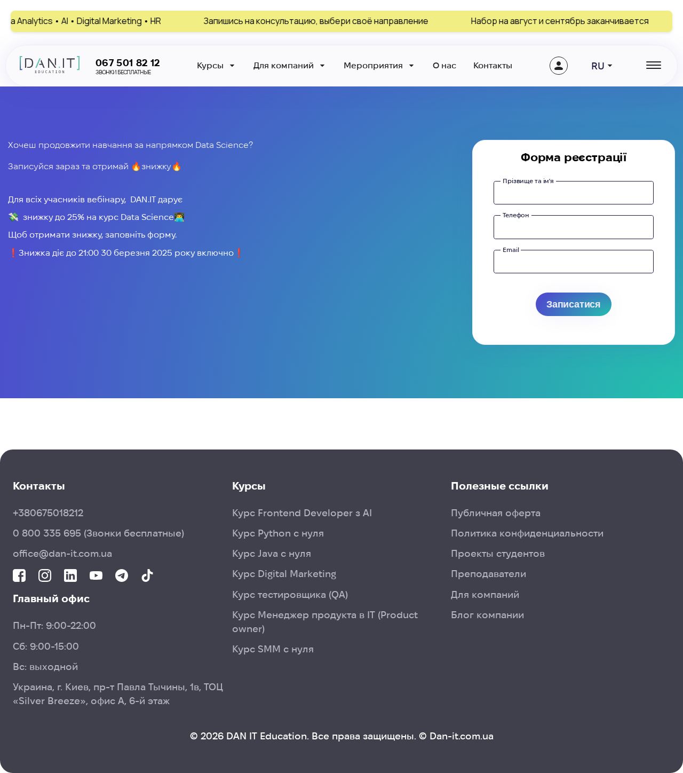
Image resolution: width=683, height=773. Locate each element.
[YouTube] (96, 576)
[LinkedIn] (70, 576)
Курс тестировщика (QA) (290, 594)
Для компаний (283, 65)
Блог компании (487, 615)
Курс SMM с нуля (273, 649)
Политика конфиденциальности (527, 533)
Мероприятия (373, 65)
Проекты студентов (498, 553)
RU (598, 66)
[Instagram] (44, 576)
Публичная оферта (496, 513)
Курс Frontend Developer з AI (302, 513)
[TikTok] (147, 576)
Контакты (492, 65)
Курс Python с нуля (278, 533)
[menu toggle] (652, 66)
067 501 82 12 (128, 63)
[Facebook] (19, 576)
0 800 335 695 (98, 533)
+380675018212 (48, 513)
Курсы (210, 65)
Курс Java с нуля (271, 553)
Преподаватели (488, 574)
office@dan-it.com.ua (62, 553)
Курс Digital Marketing (284, 574)
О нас (444, 65)
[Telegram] (121, 576)
